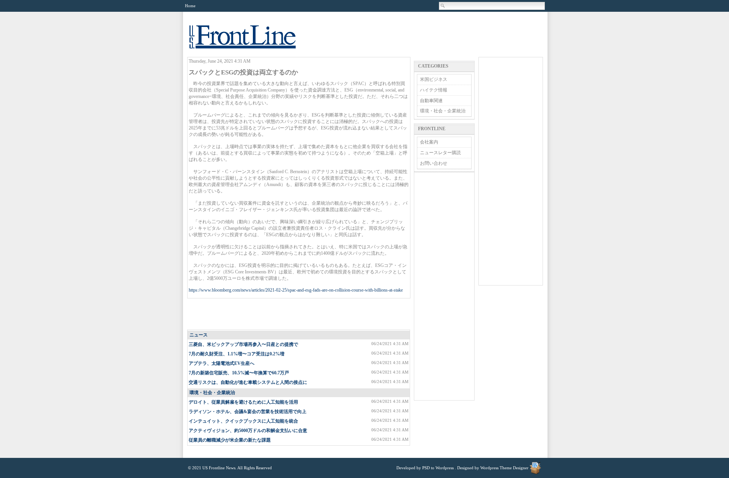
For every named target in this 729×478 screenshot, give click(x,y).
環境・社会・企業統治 (212, 392)
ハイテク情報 (433, 90)
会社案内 (429, 142)
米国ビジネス (433, 79)
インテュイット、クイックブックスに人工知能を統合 (243, 421)
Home (190, 5)
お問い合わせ (433, 163)
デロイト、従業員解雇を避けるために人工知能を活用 (243, 402)
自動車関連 (431, 100)
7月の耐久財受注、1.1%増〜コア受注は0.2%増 (236, 354)
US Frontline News (250, 41)
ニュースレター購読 (440, 152)
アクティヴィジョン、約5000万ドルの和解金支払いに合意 (248, 430)
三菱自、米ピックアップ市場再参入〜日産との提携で (243, 344)
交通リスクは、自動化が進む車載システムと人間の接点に (248, 382)
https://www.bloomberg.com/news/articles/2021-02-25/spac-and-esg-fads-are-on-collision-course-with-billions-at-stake (296, 290)
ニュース (198, 335)
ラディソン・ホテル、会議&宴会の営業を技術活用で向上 (247, 411)
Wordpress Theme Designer (504, 467)
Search (443, 6)
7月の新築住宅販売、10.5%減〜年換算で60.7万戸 (239, 372)
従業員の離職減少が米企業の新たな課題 (230, 440)
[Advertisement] (299, 314)
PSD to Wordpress (438, 467)
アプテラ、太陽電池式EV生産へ (221, 363)
